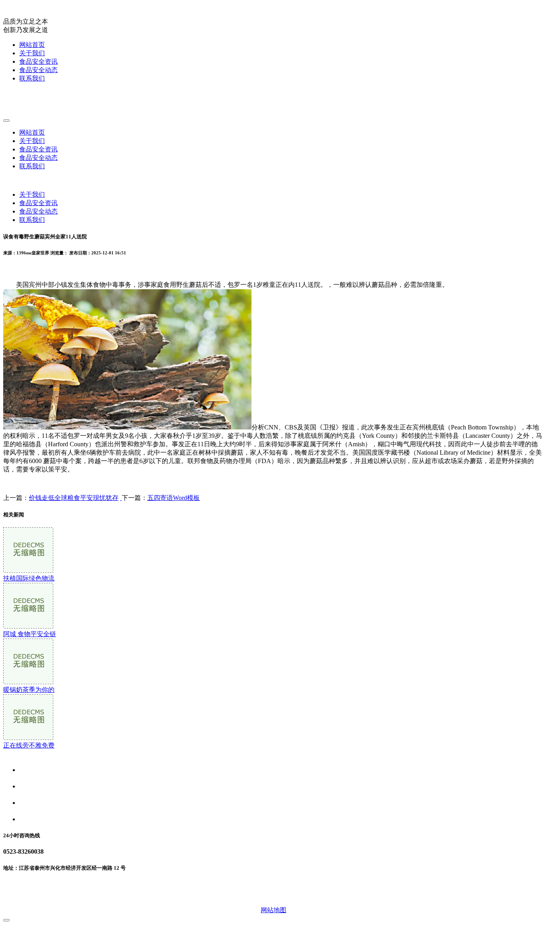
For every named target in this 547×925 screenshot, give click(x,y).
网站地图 (273, 910)
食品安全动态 (38, 70)
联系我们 (32, 78)
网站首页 (32, 44)
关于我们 (32, 53)
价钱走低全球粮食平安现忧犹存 (74, 497)
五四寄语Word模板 (173, 497)
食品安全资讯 (38, 61)
